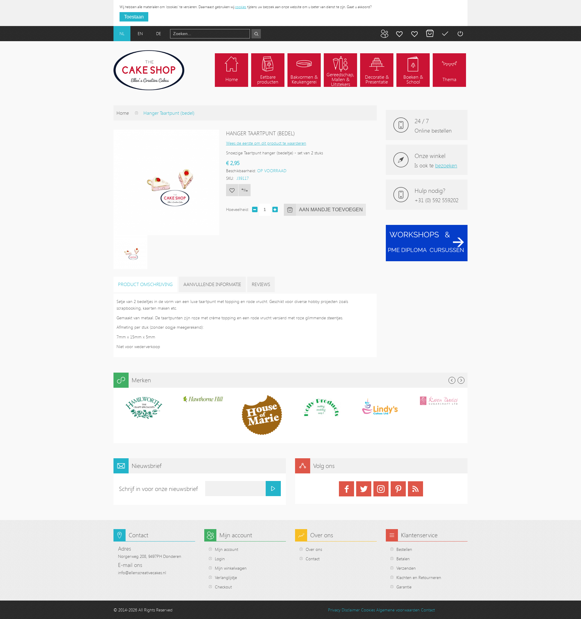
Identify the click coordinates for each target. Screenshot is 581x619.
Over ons (314, 549)
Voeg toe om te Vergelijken (244, 190)
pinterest (398, 488)
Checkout (223, 587)
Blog (384, 33)
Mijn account (399, 33)
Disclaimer (351, 610)
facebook (346, 488)
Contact (313, 558)
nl (122, 33)
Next (461, 380)
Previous (451, 380)
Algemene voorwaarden (398, 610)
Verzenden (406, 568)
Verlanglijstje (226, 577)
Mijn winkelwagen (429, 33)
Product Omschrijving (145, 284)
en (140, 33)
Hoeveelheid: (237, 209)
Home (123, 113)
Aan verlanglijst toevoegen (232, 190)
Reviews (261, 284)
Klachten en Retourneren (418, 577)
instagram (381, 488)
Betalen (444, 33)
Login (220, 558)
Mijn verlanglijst (414, 33)
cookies (240, 6)
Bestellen (404, 549)
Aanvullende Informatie (212, 284)
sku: (230, 178)
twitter (363, 488)
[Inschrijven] (273, 488)
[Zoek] (256, 33)
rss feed (415, 488)
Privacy (334, 610)
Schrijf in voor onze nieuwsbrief (158, 489)
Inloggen (460, 33)
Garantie (404, 587)
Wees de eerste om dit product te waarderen (266, 143)
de (158, 33)
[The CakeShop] (148, 70)
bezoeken (446, 165)
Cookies (368, 610)
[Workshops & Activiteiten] (427, 228)
